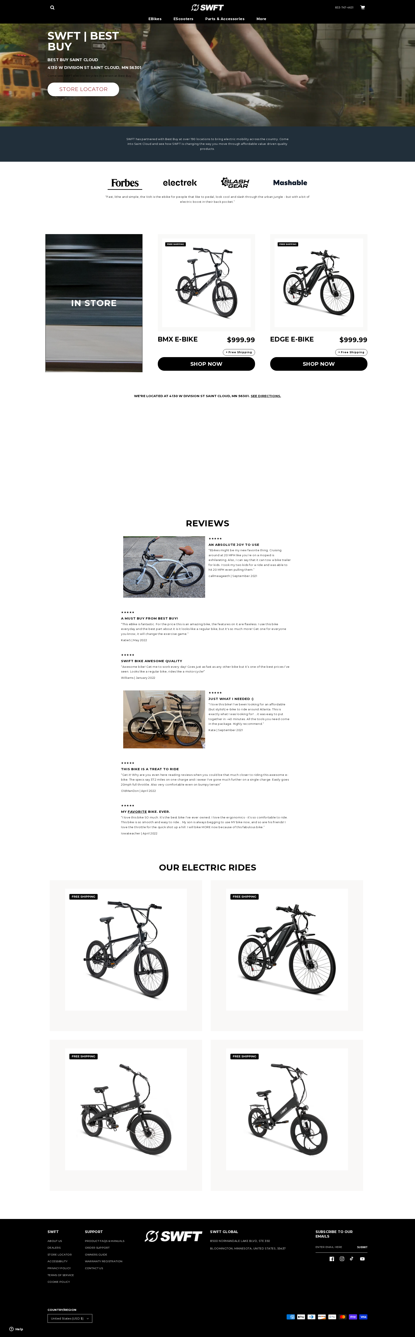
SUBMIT (362, 1247)
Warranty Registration (103, 1261)
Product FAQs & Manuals (104, 1241)
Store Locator (60, 1254)
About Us (55, 1241)
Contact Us (94, 1268)
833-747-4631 (344, 7)
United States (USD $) (67, 1318)
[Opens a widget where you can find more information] (16, 1329)
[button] (52, 7)
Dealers (54, 1247)
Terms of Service (61, 1275)
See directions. (266, 396)
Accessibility (57, 1261)
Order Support (97, 1247)
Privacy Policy (59, 1268)
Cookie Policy (59, 1281)
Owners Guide (96, 1254)
